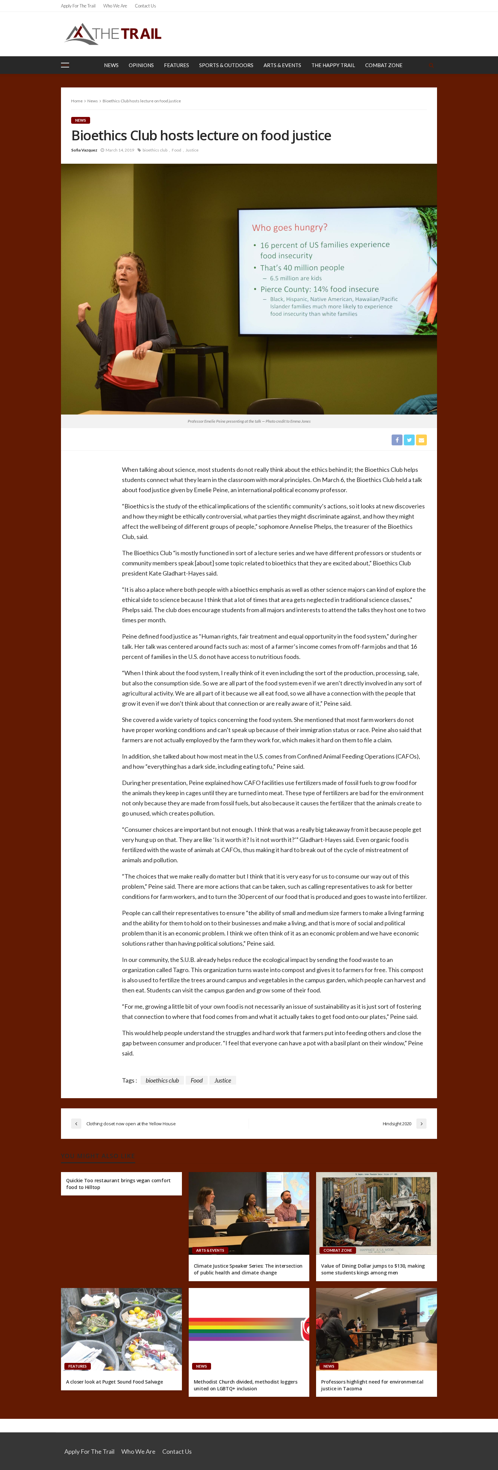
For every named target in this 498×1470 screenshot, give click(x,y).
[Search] (431, 65)
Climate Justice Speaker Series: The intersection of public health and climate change (248, 1269)
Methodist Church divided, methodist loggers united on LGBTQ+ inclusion (245, 1385)
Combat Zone (383, 65)
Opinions (141, 65)
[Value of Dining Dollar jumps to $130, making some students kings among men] (376, 1213)
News (111, 65)
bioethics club (155, 150)
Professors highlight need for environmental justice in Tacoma (372, 1385)
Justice (192, 150)
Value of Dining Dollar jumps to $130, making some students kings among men (373, 1269)
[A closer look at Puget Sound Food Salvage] (121, 1329)
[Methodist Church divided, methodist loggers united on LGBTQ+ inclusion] (249, 1329)
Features (176, 65)
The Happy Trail (333, 65)
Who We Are (115, 5)
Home (77, 100)
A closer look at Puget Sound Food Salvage (114, 1381)
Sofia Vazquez (84, 150)
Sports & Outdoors (226, 65)
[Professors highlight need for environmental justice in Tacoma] (376, 1329)
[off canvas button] (65, 65)
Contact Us (145, 5)
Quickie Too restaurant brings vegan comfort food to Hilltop (118, 1183)
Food (176, 150)
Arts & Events (282, 65)
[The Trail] (112, 34)
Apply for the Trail (78, 5)
